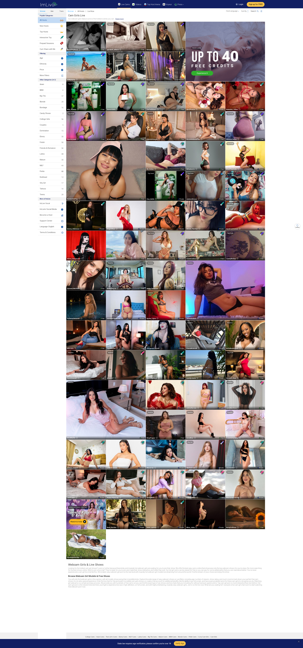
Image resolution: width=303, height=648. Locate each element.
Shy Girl (43, 183)
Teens (42, 194)
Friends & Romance (48, 148)
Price (42, 70)
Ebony (42, 136)
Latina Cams (142, 637)
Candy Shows (45, 113)
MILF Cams (132, 637)
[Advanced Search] (263, 11)
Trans (62, 11)
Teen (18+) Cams (111, 637)
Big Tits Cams (152, 637)
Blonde (42, 102)
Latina (42, 154)
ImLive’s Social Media (48, 209)
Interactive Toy (45, 37)
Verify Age (180, 643)
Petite (42, 171)
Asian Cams (100, 637)
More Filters (44, 75)
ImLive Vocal (45, 203)
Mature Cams (163, 637)
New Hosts (44, 26)
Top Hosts (44, 32)
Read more (119, 19)
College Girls (45, 119)
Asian (42, 84)
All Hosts (43, 20)
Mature (42, 160)
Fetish (42, 142)
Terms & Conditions (48, 232)
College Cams (90, 637)
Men (52, 11)
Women (42, 11)
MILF (41, 165)
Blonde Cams (182, 637)
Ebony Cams (123, 637)
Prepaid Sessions (47, 43)
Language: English (47, 227)
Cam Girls (214, 637)
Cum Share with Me (47, 49)
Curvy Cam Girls (203, 637)
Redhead (43, 177)
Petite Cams (192, 637)
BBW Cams (172, 637)
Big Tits (43, 96)
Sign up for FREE (256, 4)
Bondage (43, 107)
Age (41, 58)
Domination (44, 131)
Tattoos (43, 189)
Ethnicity (43, 64)
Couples (43, 125)
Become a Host (46, 215)
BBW (41, 90)
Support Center (46, 221)
